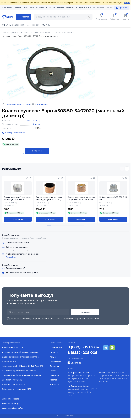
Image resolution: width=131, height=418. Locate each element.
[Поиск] (89, 17)
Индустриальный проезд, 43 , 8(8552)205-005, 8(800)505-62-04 (81, 377)
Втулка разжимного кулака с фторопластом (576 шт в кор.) (81, 199)
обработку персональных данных (83, 318)
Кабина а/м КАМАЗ (63, 33)
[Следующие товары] (127, 169)
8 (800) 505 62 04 (83, 347)
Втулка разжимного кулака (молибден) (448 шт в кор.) (49, 198)
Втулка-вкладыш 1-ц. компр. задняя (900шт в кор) (17, 198)
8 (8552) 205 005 (82, 353)
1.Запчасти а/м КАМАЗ (41, 33)
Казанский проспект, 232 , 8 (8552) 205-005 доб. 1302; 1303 (82, 391)
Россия (36, 124)
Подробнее (11, 257)
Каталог (24, 33)
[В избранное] (30, 178)
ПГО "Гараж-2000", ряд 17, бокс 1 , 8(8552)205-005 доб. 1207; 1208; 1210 (114, 377)
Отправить (85, 312)
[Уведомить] (27, 178)
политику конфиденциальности (37, 318)
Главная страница (10, 33)
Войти (127, 3)
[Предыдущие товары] (122, 169)
